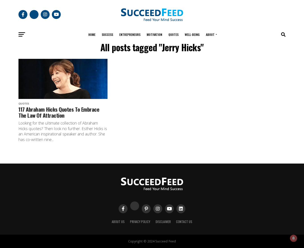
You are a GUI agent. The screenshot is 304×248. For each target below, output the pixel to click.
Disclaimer (163, 221)
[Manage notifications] (293, 238)
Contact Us (184, 221)
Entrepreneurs (129, 34)
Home (91, 34)
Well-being (192, 34)
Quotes (173, 34)
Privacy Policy (140, 221)
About (210, 34)
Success (107, 34)
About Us (118, 221)
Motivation (154, 34)
